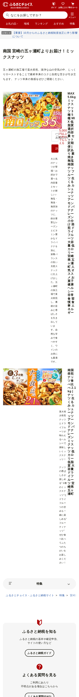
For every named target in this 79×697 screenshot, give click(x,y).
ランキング (41, 23)
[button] (72, 15)
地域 (26, 23)
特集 (72, 23)
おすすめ (59, 23)
